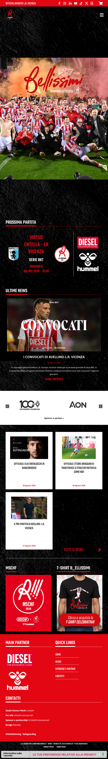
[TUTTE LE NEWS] (99, 550)
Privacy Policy (49, 747)
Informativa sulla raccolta (13, 754)
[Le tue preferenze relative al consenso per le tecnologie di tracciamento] (103, 754)
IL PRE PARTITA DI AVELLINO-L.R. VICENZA (29, 526)
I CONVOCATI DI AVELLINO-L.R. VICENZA (54, 357)
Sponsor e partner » (54, 418)
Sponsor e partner (65, 669)
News (58, 661)
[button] (100, 406)
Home (58, 654)
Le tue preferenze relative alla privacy (64, 754)
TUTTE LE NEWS (73, 550)
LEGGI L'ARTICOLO (54, 379)
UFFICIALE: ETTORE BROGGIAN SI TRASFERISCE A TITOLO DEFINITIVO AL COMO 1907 (78, 468)
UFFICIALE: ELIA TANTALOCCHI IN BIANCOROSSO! (29, 466)
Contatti (59, 676)
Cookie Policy (61, 747)
